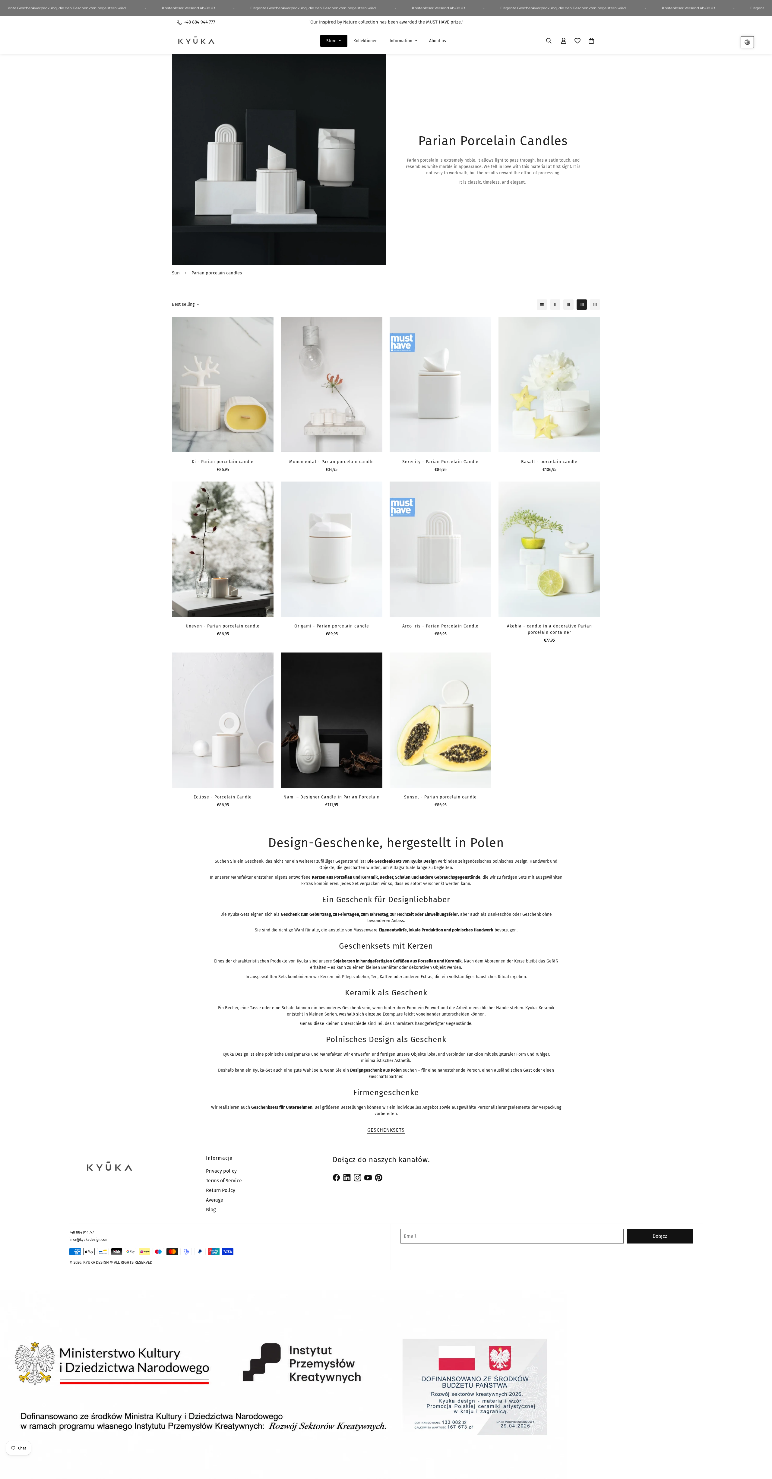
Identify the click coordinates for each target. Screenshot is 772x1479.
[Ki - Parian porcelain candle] (223, 384)
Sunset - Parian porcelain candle (440, 797)
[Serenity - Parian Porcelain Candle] (440, 384)
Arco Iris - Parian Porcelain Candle (440, 626)
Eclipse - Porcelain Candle (223, 797)
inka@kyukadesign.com (88, 1239)
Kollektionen (365, 40)
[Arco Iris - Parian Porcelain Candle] (440, 549)
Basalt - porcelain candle (549, 461)
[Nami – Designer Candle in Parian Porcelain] (331, 720)
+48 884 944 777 (81, 1232)
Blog (211, 1209)
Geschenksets (386, 1130)
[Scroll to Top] (760, 1446)
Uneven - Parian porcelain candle (223, 626)
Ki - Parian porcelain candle (223, 461)
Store (331, 40)
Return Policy (220, 1190)
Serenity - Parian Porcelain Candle (440, 461)
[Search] (549, 40)
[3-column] (568, 304)
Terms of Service (224, 1181)
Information (401, 40)
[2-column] (555, 304)
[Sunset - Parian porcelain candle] (440, 720)
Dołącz (660, 1236)
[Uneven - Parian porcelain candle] (223, 549)
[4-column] (582, 304)
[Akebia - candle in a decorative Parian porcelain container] (549, 549)
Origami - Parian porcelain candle (331, 626)
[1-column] (542, 304)
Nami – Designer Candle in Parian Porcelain (331, 797)
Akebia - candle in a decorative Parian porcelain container (549, 629)
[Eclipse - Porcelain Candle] (223, 720)
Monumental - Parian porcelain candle (331, 461)
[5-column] (595, 304)
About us (437, 40)
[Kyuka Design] (196, 40)
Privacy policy (221, 1171)
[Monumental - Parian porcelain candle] (331, 384)
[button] (591, 41)
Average (214, 1200)
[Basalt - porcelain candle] (549, 384)
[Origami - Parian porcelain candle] (331, 549)
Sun (176, 273)
